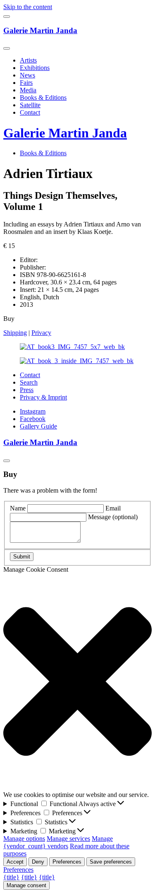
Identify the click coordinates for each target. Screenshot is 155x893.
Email (113, 508)
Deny (38, 862)
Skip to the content (27, 6)
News (27, 75)
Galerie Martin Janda (40, 30)
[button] (77, 682)
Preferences (66, 862)
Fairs (26, 82)
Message (113, 516)
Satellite (30, 104)
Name (18, 508)
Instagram (32, 411)
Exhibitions (35, 67)
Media (28, 90)
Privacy (41, 332)
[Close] (6, 48)
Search (29, 382)
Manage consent (26, 885)
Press (26, 389)
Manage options (24, 838)
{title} (11, 877)
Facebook (32, 418)
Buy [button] (8, 318)
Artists (28, 60)
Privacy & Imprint (43, 397)
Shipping (15, 332)
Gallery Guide (38, 426)
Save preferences (111, 862)
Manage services (68, 838)
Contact (30, 112)
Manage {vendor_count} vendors (58, 842)
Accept (15, 862)
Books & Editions (43, 97)
